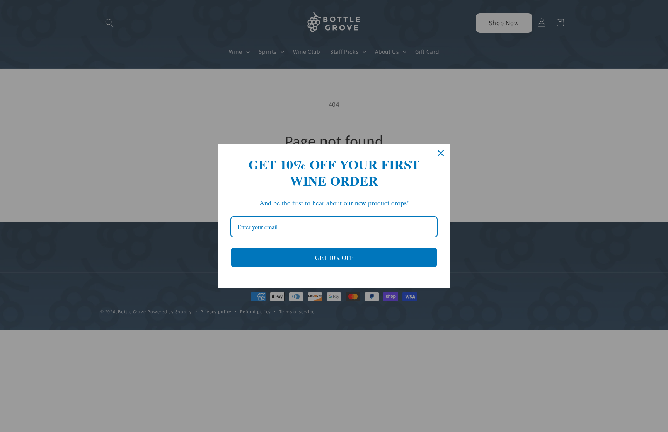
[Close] (440, 153)
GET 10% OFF (334, 257)
